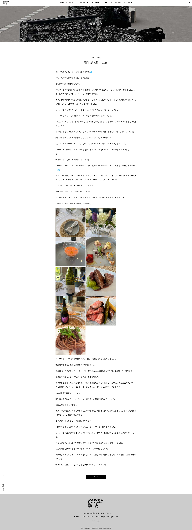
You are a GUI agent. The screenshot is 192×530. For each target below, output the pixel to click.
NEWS (105, 3)
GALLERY (95, 3)
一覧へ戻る (96, 477)
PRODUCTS (84, 3)
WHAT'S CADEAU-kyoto (68, 3)
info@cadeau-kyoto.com (109, 517)
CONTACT (128, 3)
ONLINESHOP (115, 3)
